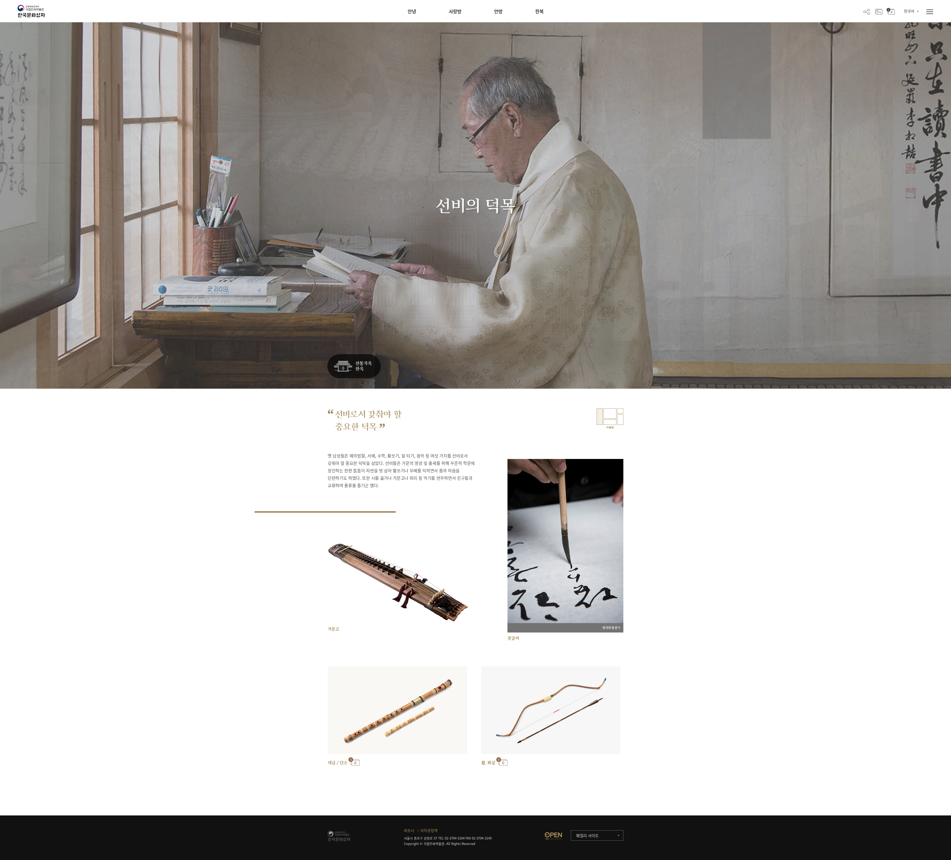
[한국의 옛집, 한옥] (354, 366)
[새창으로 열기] (553, 835)
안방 (498, 11)
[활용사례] (878, 11)
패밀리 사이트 (587, 835)
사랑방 (455, 11)
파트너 (409, 830)
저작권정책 (429, 830)
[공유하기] (866, 11)
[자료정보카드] (891, 11)
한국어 (909, 11)
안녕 (412, 11)
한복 (539, 11)
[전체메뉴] (930, 12)
